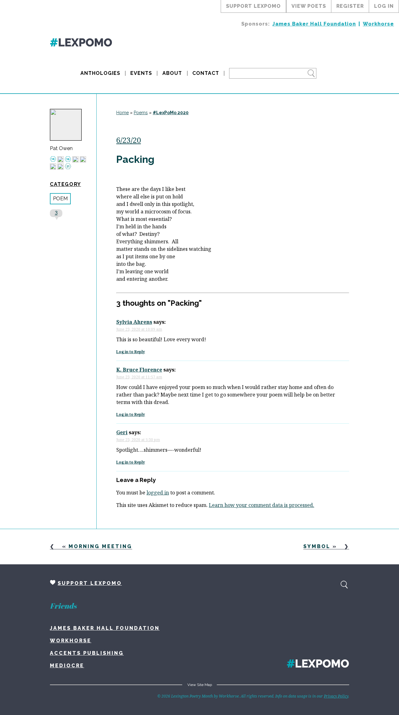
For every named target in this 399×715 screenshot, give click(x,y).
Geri (121, 432)
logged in (158, 492)
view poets (308, 6)
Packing (135, 159)
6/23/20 (128, 140)
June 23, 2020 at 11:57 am (139, 377)
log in (384, 6)
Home (122, 112)
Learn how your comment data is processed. (261, 505)
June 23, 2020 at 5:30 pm (138, 439)
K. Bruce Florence (139, 369)
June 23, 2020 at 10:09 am (139, 329)
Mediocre (67, 666)
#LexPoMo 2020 (171, 112)
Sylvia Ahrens (134, 322)
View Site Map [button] (199, 685)
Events (141, 73)
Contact (205, 73)
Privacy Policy (336, 696)
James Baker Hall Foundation (314, 24)
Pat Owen (61, 148)
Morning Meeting (100, 546)
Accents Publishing (87, 653)
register (350, 6)
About (172, 73)
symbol (316, 546)
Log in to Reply (130, 351)
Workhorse (378, 24)
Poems (141, 112)
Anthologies (100, 73)
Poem (60, 199)
